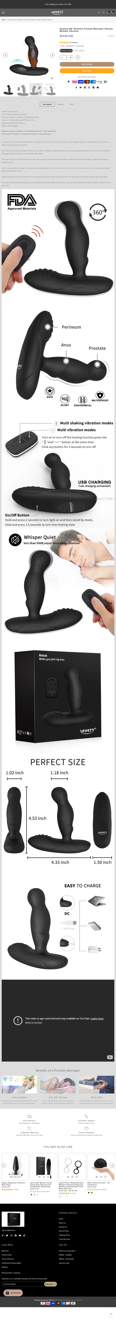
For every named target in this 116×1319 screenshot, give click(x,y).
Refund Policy (64, 1231)
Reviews (61, 104)
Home (4, 20)
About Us (62, 1223)
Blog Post (5, 1251)
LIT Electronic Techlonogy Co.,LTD (67, 1300)
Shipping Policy (64, 1235)
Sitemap (5, 1267)
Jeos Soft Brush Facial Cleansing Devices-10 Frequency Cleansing (41, 1184)
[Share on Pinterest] (85, 87)
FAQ (71, 104)
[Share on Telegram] (93, 87)
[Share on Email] (98, 87)
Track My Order (64, 1239)
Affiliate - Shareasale (66, 1259)
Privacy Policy (7, 1255)
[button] (65, 42)
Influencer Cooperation (67, 1251)
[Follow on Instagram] (11, 1235)
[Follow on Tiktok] (24, 1235)
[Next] (52, 55)
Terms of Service (8, 1259)
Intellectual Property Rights (11, 1263)
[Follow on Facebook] (3, 1235)
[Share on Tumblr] (89, 87)
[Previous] (5, 55)
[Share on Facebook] (76, 87)
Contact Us (63, 1227)
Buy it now (87, 71)
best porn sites (64, 1263)
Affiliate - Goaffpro (65, 1255)
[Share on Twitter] (81, 87)
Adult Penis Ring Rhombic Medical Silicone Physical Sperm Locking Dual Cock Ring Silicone (71, 1185)
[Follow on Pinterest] (16, 1235)
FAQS (61, 1219)
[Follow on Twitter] (7, 1235)
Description (47, 104)
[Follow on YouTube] (20, 1235)
